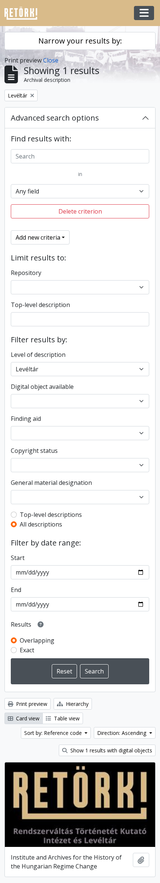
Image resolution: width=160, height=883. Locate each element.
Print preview (31, 703)
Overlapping (37, 640)
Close (50, 60)
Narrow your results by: (80, 41)
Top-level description (40, 305)
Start (18, 558)
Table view (66, 718)
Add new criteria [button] (38, 237)
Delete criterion (80, 211)
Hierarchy (76, 703)
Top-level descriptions (51, 515)
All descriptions (41, 524)
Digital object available (42, 387)
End (16, 590)
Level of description (38, 355)
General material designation (51, 483)
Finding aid (26, 419)
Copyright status (34, 451)
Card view (27, 718)
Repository (26, 273)
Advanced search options (55, 118)
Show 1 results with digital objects (110, 750)
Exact (27, 650)
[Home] (23, 13)
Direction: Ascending (122, 732)
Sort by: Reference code (53, 732)
